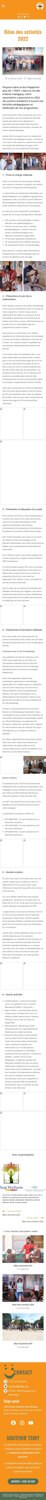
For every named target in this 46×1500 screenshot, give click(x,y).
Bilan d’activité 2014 (23, 1265)
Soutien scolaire (21, 1202)
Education (24, 1197)
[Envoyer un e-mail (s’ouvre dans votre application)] (28, 17)
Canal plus (33, 1195)
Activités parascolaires (19, 1195)
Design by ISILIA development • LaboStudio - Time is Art (28, 1496)
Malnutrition (33, 1197)
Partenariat (20, 1200)
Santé (12, 1202)
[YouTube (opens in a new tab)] (25, 17)
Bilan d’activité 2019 (23, 1343)
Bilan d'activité (34, 78)
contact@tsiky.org (18, 1386)
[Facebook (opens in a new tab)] (18, 17)
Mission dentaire (8, 1200)
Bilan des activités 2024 (23, 1304)
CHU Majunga (14, 1197)
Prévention (29, 1200)
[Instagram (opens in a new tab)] (21, 17)
